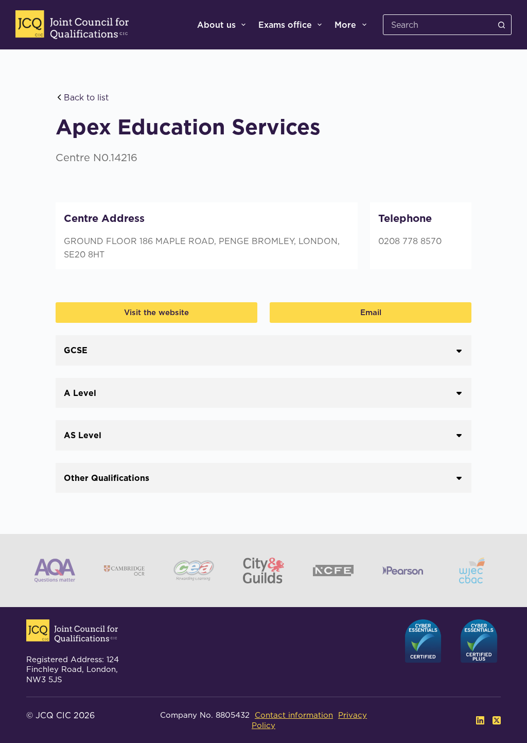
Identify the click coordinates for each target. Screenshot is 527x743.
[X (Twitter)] (497, 720)
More (345, 24)
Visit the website (156, 312)
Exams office (285, 24)
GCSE (75, 350)
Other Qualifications (106, 477)
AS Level (82, 435)
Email (370, 312)
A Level (80, 393)
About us (216, 24)
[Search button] (501, 24)
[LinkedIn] (480, 720)
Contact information (294, 715)
